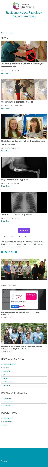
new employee (7, 422)
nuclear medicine (8, 382)
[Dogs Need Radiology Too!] (24, 167)
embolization (7, 405)
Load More (24, 230)
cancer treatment (8, 402)
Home (3, 33)
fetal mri (6, 378)
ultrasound (6, 385)
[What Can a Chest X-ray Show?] (24, 202)
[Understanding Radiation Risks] (24, 89)
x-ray (10, 33)
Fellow (5, 425)
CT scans (6, 368)
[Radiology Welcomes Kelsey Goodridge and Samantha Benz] (24, 126)
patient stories (7, 418)
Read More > (5, 73)
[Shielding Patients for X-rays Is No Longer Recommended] (24, 51)
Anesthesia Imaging (9, 364)
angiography (7, 398)
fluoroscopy (6, 371)
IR (4, 375)
